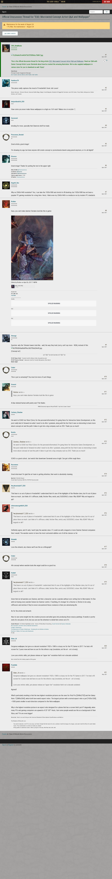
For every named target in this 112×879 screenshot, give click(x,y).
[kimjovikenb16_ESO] (6, 104)
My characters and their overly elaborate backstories (24, 625)
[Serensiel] (6, 121)
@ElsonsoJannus (22, 170)
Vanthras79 (15, 80)
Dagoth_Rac (15, 183)
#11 (105, 392)
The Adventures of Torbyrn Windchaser (20, 629)
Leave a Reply (11, 33)
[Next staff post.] (107, 60)
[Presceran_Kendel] (6, 137)
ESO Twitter (29, 74)
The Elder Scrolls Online (56, 1)
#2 (106, 88)
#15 (105, 493)
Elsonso (14, 156)
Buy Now (107, 1)
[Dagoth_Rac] (6, 185)
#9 (106, 345)
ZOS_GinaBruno (16, 46)
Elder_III (14, 639)
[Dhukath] (6, 542)
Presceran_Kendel (17, 135)
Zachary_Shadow (16, 412)
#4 (106, 125)
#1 (106, 55)
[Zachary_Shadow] (6, 415)
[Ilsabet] (6, 575)
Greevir (13, 384)
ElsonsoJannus (21, 177)
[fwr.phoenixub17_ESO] (6, 488)
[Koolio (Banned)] (6, 435)
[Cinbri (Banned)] (6, 370)
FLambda (14, 665)
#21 (105, 672)
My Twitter (35, 74)
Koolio (13, 432)
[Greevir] (6, 387)
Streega (13, 336)
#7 (106, 192)
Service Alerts (21, 74)
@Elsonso (19, 171)
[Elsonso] (6, 159)
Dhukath (14, 539)
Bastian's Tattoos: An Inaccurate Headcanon (22, 631)
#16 (105, 513)
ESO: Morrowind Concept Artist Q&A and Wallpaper (66, 61)
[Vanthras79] (6, 83)
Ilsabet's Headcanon (16, 627)
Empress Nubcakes (66, 624)
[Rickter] (6, 204)
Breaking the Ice (35, 629)
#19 (105, 582)
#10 (105, 376)
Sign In (4, 12)
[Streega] (6, 338)
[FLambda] (6, 667)
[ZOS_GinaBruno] (6, 48)
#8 (106, 210)
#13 (105, 441)
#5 (106, 144)
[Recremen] (6, 467)
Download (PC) (97, 1)
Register (10, 745)
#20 (105, 646)
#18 (105, 565)
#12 (105, 420)
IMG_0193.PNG (19, 286)
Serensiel (14, 118)
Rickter (13, 201)
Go (107, 12)
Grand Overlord (56, 624)
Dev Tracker (14, 74)
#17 (105, 546)
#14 (105, 474)
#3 (106, 109)
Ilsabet (13, 573)
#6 (106, 165)
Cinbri (13, 367)
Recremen (14, 465)
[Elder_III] (6, 641)
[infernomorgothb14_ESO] (6, 508)
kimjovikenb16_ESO (17, 101)
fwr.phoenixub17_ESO (18, 486)
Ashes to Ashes (45, 629)
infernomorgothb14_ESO (19, 506)
